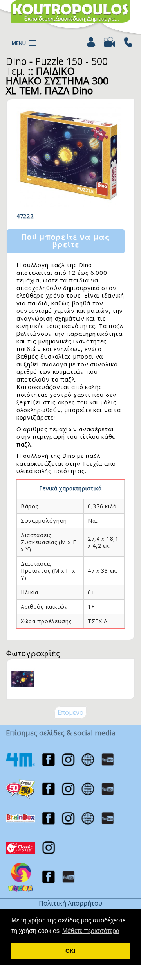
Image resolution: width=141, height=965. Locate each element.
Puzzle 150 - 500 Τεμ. (57, 65)
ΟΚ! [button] (70, 951)
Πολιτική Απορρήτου (70, 903)
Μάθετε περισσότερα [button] (90, 930)
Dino (16, 61)
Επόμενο (70, 712)
